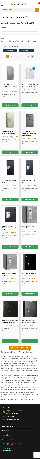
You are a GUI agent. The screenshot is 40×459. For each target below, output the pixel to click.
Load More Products (20, 348)
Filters (10, 50)
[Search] (37, 10)
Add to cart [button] (29, 105)
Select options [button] (10, 105)
